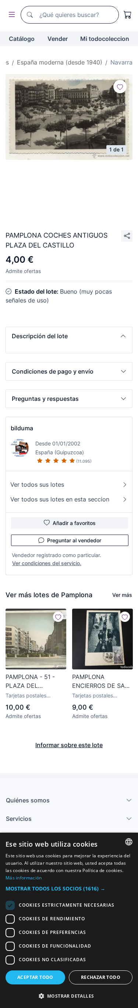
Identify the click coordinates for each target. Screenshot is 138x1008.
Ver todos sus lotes (37, 484)
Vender (57, 38)
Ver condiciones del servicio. (46, 563)
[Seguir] (120, 86)
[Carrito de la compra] (127, 15)
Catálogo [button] (22, 38)
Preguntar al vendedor (74, 540)
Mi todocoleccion (104, 38)
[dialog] (69, 920)
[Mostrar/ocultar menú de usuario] (10, 15)
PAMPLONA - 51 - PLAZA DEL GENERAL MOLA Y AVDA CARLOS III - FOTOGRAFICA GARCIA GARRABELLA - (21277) (32, 681)
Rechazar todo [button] (100, 977)
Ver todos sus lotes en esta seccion (59, 499)
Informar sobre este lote (69, 745)
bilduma (22, 428)
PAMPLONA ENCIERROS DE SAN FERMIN (100, 681)
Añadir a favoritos (74, 523)
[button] (69, 336)
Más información (24, 878)
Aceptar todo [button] (35, 977)
